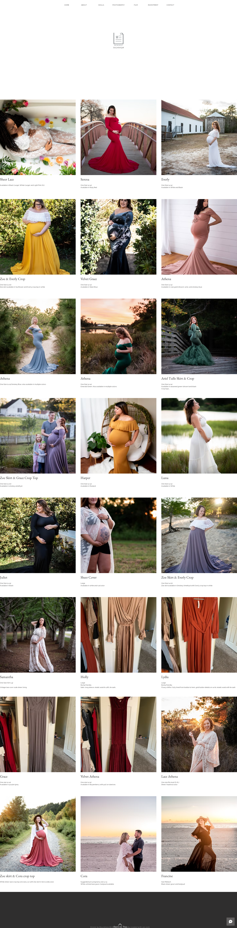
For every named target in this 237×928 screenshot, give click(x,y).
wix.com (146, 927)
